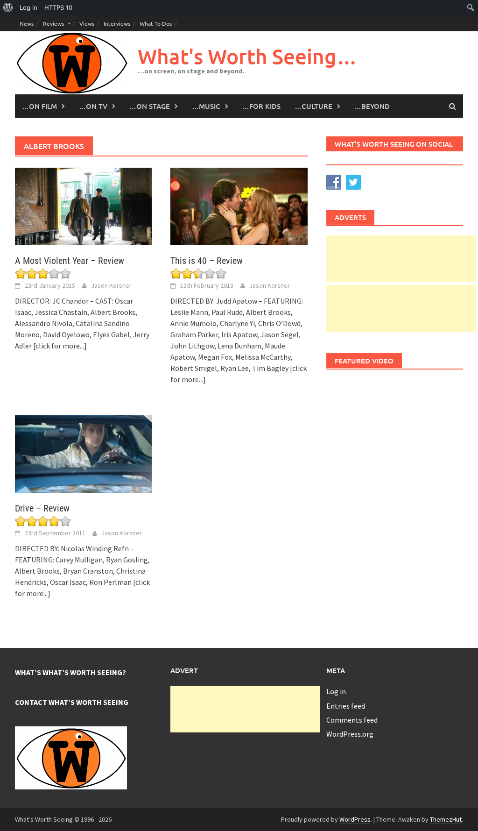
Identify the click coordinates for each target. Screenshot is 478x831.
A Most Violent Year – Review (69, 260)
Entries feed (345, 705)
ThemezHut (446, 819)
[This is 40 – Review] (238, 205)
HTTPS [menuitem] (58, 7)
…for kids (261, 106)
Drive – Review (42, 508)
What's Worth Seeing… (247, 56)
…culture (313, 106)
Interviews (117, 23)
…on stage (149, 106)
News (27, 23)
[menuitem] (8, 7)
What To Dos (156, 23)
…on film (39, 106)
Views (86, 23)
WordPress (355, 819)
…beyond (372, 106)
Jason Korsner (111, 285)
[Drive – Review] (83, 452)
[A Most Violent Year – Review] (83, 205)
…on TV (93, 106)
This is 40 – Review (206, 260)
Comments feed (352, 719)
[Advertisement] (401, 258)
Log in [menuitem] (28, 7)
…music (206, 106)
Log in (336, 691)
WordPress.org (349, 734)
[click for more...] (60, 345)
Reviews (53, 23)
